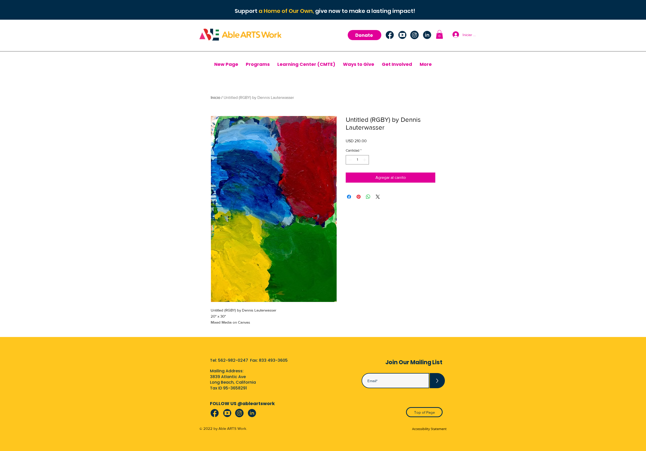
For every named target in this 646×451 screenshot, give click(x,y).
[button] (439, 34)
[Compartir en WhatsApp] (368, 197)
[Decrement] (349, 159)
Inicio (215, 97)
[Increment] (365, 159)
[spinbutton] (357, 159)
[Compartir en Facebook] (349, 197)
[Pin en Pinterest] (359, 197)
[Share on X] (378, 197)
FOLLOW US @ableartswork (242, 403)
